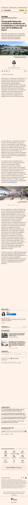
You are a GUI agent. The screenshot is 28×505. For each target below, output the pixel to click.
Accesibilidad (13, 493)
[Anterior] (2, 193)
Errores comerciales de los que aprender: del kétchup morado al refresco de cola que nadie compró (13, 414)
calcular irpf (5, 453)
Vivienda (11, 354)
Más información (4, 359)
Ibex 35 (3, 7)
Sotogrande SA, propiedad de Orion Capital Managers (13, 181)
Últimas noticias (5, 407)
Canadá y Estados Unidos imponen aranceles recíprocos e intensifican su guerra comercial (12, 410)
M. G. (14, 66)
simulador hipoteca (14, 453)
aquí (20, 362)
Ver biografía (10, 314)
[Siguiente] (26, 193)
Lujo (2, 19)
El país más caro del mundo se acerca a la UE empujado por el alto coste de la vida (12, 421)
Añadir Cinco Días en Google (8, 74)
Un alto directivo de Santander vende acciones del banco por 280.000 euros (17, 335)
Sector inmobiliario (18, 354)
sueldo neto (22, 453)
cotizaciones (5, 462)
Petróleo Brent (21, 7)
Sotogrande (6, 354)
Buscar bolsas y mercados (7, 427)
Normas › (25, 326)
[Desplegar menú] (2, 10)
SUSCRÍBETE (22, 10)
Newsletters (22, 493)
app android (22, 462)
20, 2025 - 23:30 (15, 67)
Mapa (17, 493)
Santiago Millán (12, 348)
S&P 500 (11, 7)
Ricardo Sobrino (12, 337)
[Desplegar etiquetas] (26, 354)
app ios (14, 462)
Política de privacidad (7, 493)
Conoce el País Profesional (14, 467)
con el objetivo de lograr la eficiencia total (13, 211)
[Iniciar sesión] (26, 10)
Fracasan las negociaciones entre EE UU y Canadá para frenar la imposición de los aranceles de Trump (13, 418)
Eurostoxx (7, 434)
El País (25, 13)
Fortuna (4, 16)
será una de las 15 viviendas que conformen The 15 (14, 253)
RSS (19, 493)
